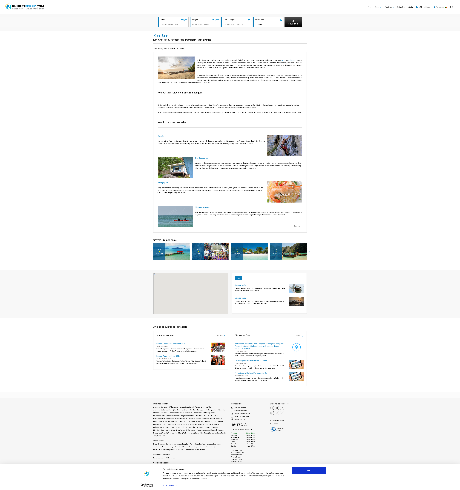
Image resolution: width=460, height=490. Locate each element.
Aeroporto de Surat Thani (203, 407)
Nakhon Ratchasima (172, 430)
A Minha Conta (424, 7)
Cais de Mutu (240, 285)
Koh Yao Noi (176, 427)
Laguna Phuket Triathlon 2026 (168, 356)
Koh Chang (175, 421)
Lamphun (207, 427)
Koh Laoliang (218, 421)
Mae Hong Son (158, 430)
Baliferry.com (170, 458)
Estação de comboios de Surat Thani (193, 416)
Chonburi (156, 413)
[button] (444, 7)
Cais (238, 278)
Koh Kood (191, 421)
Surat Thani (221, 433)
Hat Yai (209, 416)
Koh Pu (216, 424)
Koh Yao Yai (186, 427)
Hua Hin (215, 416)
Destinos (161, 444)
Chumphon (164, 413)
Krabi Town (292, 60)
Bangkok (193, 410)
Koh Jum (183, 421)
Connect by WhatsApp (241, 416)
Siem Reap (204, 433)
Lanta (283, 60)
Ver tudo (220, 335)
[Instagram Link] (282, 408)
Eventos (202, 444)
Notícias (209, 444)
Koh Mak (173, 424)
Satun (197, 433)
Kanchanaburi (210, 418)
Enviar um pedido (240, 408)
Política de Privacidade (161, 450)
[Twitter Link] (277, 408)
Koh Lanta (208, 421)
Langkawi (215, 427)
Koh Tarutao (166, 427)
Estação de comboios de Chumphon (166, 416)
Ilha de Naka (157, 418)
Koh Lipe (166, 424)
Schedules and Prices (173, 444)
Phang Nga (157, 433)
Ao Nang (177, 410)
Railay (185, 433)
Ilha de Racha (180, 418)
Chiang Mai (221, 410)
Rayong (191, 433)
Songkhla (212, 433)
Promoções (194, 444)
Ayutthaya (185, 410)
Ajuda (410, 7)
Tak (154, 436)
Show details (168, 485)
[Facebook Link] (272, 408)
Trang (159, 436)
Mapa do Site (189, 450)
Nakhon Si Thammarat (187, 430)
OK (308, 470)
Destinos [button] (388, 7)
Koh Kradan (200, 421)
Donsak (213, 413)
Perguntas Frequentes (169, 447)
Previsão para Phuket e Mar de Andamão (251, 361)
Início (369, 7)
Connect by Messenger (242, 413)
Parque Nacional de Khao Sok (207, 430)
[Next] (309, 251)
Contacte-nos (200, 450)
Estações (401, 7)
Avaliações (157, 447)
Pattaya (221, 430)
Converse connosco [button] (240, 411)
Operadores (217, 444)
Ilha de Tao (200, 418)
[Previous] (151, 251)
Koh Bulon (166, 421)
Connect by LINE (239, 419)
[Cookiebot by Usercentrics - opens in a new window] (146, 485)
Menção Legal (193, 447)
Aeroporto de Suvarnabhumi (163, 410)
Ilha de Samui (190, 418)
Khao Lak (219, 418)
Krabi (193, 427)
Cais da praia (240, 298)
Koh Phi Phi (209, 424)
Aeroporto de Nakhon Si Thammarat (165, 407)
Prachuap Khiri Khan (175, 433)
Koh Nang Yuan (191, 424)
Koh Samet (157, 427)
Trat (163, 436)
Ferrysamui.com (158, 458)
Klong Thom (157, 421)
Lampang (199, 427)
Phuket (164, 433)
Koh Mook (181, 424)
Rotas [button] (377, 7)
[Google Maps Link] (272, 413)
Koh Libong (157, 424)
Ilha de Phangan (168, 418)
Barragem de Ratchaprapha (206, 410)
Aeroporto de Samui (187, 407)
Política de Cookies (177, 450)
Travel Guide (183, 447)
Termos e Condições (207, 447)
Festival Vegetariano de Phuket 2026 (170, 344)
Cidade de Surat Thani (201, 413)
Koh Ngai (201, 424)
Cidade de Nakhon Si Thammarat (181, 413)
